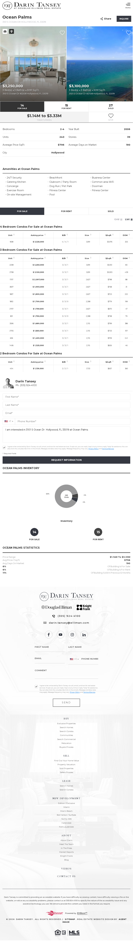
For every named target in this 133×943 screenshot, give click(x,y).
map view (11, 31)
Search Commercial (66, 739)
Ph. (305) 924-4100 (26, 385)
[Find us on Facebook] (48, 634)
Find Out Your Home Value (66, 760)
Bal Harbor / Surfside (66, 815)
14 (22, 106)
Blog (66, 860)
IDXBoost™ (82, 913)
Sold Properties (66, 768)
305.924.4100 (72, 900)
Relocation (66, 743)
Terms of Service (108, 449)
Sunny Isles (66, 819)
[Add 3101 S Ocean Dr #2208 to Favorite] (62, 33)
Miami (66, 807)
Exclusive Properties (66, 723)
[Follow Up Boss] (4, 447)
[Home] (31, 5)
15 (67, 106)
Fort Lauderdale (66, 827)
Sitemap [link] (70, 919)
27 (111, 106)
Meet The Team (66, 844)
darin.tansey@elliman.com (69, 622)
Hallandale (66, 823)
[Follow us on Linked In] (84, 634)
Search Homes (66, 727)
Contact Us (66, 876)
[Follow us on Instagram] (72, 634)
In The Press (66, 848)
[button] (111, 117)
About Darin (66, 840)
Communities (66, 735)
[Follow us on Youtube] (60, 634)
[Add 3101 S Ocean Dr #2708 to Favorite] (129, 33)
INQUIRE (123, 19)
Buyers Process (66, 747)
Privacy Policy (93, 449)
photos (5, 31)
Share (107, 18)
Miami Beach (66, 811)
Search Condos (66, 731)
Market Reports (66, 852)
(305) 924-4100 (69, 615)
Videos (66, 868)
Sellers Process (66, 772)
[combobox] (9, 421)
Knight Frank (66, 856)
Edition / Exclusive (66, 803)
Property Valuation (66, 764)
